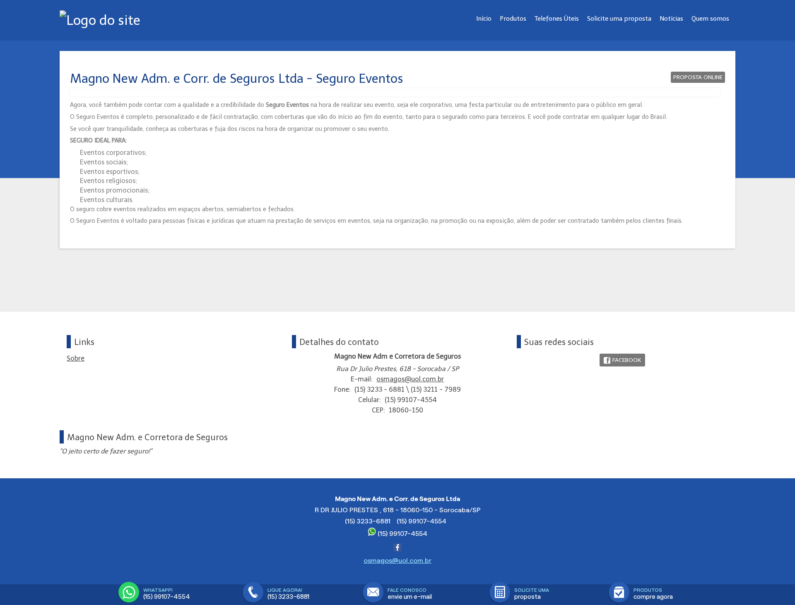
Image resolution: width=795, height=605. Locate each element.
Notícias (671, 18)
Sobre (75, 358)
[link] (622, 360)
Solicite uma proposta (619, 18)
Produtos (513, 18)
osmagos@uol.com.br (410, 379)
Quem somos (710, 18)
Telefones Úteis (557, 18)
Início (483, 18)
